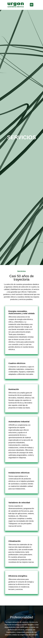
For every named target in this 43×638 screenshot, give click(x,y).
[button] (31, 4)
